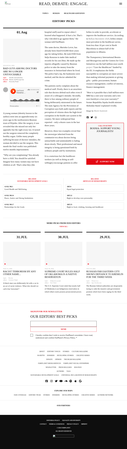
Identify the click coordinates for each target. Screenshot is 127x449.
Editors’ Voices (53, 351)
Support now (107, 162)
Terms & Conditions (56, 424)
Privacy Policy (69, 338)
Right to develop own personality (80, 198)
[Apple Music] (75, 381)
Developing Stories (65, 355)
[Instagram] (51, 381)
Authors (60, 371)
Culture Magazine (80, 351)
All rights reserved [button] (64, 431)
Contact (43, 424)
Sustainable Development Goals (45, 375)
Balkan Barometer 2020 (99, 39)
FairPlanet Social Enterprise (76, 363)
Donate (49, 359)
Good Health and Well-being (15, 189)
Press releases (65, 367)
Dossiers (50, 355)
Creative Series (83, 355)
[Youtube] (61, 381)
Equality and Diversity (71, 420)
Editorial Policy (53, 420)
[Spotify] (70, 381)
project (89, 67)
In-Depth (41, 355)
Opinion (58, 359)
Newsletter (51, 367)
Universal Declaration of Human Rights (79, 375)
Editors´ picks (35, 395)
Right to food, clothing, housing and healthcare (85, 207)
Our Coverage (20, 395)
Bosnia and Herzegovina (16, 79)
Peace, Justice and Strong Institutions (18, 198)
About (42, 351)
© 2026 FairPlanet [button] (63, 427)
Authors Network (105, 395)
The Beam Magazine (72, 359)
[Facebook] (46, 381)
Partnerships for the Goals (14, 207)
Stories (66, 351)
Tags (68, 371)
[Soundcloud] (65, 381)
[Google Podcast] (80, 381)
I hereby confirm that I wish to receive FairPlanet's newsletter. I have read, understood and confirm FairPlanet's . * (64, 336)
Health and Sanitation (16, 77)
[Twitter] (56, 381)
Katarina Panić (14, 81)
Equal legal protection (75, 189)
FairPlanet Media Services (49, 363)
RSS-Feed (77, 367)
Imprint (84, 424)
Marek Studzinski (100, 111)
